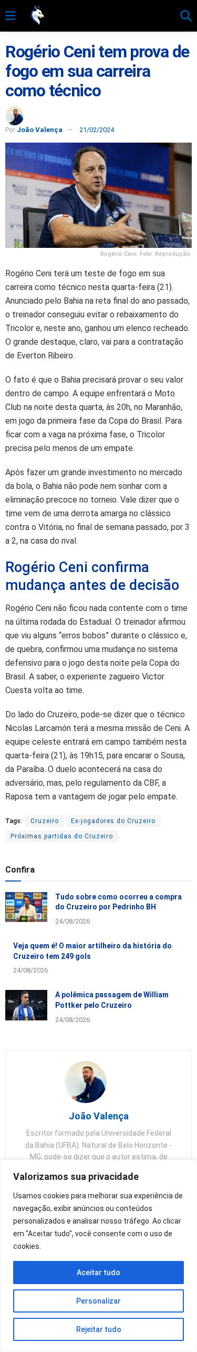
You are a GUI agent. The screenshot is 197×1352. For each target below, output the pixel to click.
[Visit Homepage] (98, 15)
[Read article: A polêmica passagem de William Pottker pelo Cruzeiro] (26, 1005)
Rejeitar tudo (98, 1329)
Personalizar (98, 1301)
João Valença (40, 130)
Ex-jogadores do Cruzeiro (113, 821)
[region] (98, 1255)
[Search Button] (186, 16)
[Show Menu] (10, 16)
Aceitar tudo (98, 1272)
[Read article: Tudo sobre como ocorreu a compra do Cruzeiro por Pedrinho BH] (26, 907)
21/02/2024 (96, 130)
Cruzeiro (44, 821)
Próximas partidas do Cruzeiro (62, 836)
